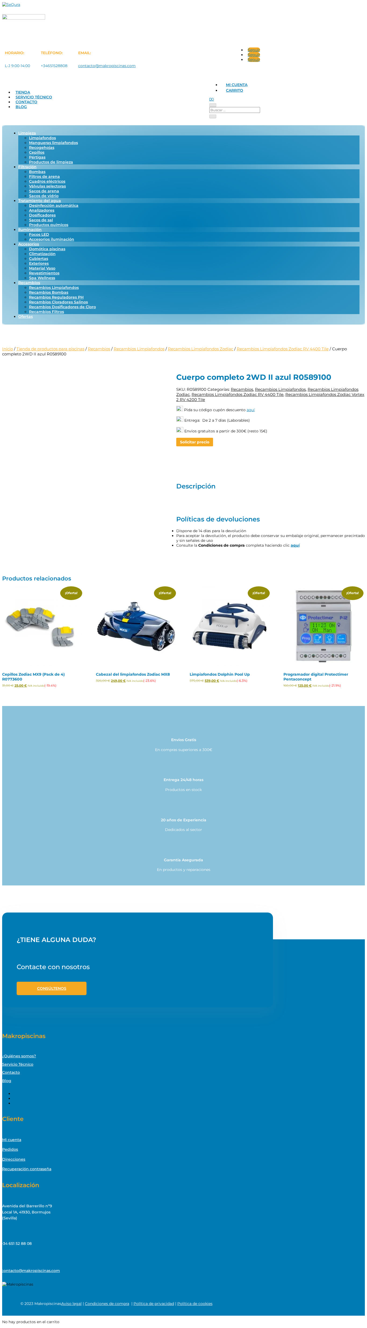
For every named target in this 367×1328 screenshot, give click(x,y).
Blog (21, 106)
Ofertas (25, 316)
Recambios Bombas (48, 292)
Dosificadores (42, 215)
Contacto (26, 102)
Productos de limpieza (51, 162)
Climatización (42, 253)
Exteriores (39, 263)
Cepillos (36, 152)
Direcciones (13, 1159)
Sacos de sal (41, 220)
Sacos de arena (44, 191)
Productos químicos (48, 224)
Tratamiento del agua (39, 200)
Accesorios (28, 244)
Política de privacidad (154, 1303)
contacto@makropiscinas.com (107, 65)
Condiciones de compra (107, 1303)
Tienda (23, 92)
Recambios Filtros (46, 311)
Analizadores (41, 210)
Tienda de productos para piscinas (50, 348)
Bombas (37, 171)
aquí (251, 409)
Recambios (29, 282)
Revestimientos (44, 273)
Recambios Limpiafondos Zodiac (200, 348)
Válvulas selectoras (47, 186)
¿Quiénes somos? (19, 1056)
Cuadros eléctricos (47, 181)
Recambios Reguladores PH (56, 297)
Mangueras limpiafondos (53, 142)
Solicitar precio (194, 442)
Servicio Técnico (34, 97)
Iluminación (30, 229)
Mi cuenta (236, 84)
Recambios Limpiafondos (54, 287)
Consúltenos (51, 988)
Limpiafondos (42, 137)
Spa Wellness (42, 277)
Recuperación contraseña (26, 1169)
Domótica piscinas (47, 249)
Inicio (7, 348)
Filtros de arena (44, 176)
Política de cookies (195, 1303)
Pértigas (37, 157)
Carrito (234, 90)
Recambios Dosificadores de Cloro (62, 306)
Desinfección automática (53, 205)
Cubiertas (38, 258)
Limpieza (27, 133)
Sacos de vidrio (44, 195)
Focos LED (39, 234)
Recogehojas (41, 147)
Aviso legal (71, 1303)
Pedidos (10, 1149)
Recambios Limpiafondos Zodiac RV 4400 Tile (283, 348)
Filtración (27, 166)
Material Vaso (42, 268)
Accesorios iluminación (51, 239)
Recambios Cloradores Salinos (58, 302)
